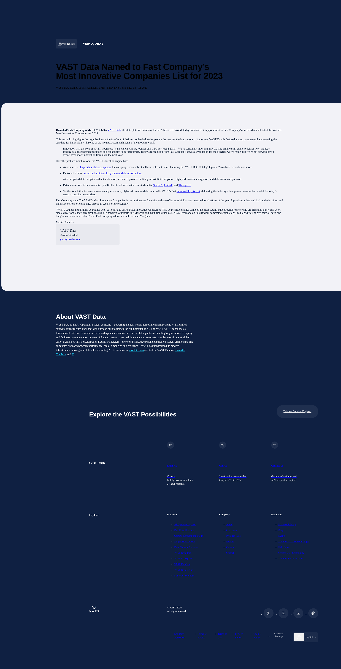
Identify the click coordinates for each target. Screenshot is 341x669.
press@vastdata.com (70, 239)
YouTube (61, 354)
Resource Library (287, 524)
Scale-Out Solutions (184, 575)
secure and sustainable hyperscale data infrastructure (112, 173)
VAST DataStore (182, 553)
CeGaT (168, 185)
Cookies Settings (278, 635)
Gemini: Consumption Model (189, 536)
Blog (280, 530)
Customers (231, 530)
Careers (230, 547)
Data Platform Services (185, 547)
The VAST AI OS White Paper (293, 541)
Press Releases (233, 536)
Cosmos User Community (291, 553)
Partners (230, 541)
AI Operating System (185, 524)
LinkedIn (180, 350)
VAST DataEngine (183, 570)
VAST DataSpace (183, 558)
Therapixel (184, 185)
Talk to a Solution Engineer (297, 411)
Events (281, 536)
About (229, 524)
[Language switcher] (299, 637)
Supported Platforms (184, 541)
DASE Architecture (184, 530)
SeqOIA (158, 185)
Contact (230, 553)
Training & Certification (290, 558)
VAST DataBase (182, 564)
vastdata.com (136, 350)
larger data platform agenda (95, 167)
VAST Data (114, 130)
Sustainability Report (188, 191)
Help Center (284, 547)
